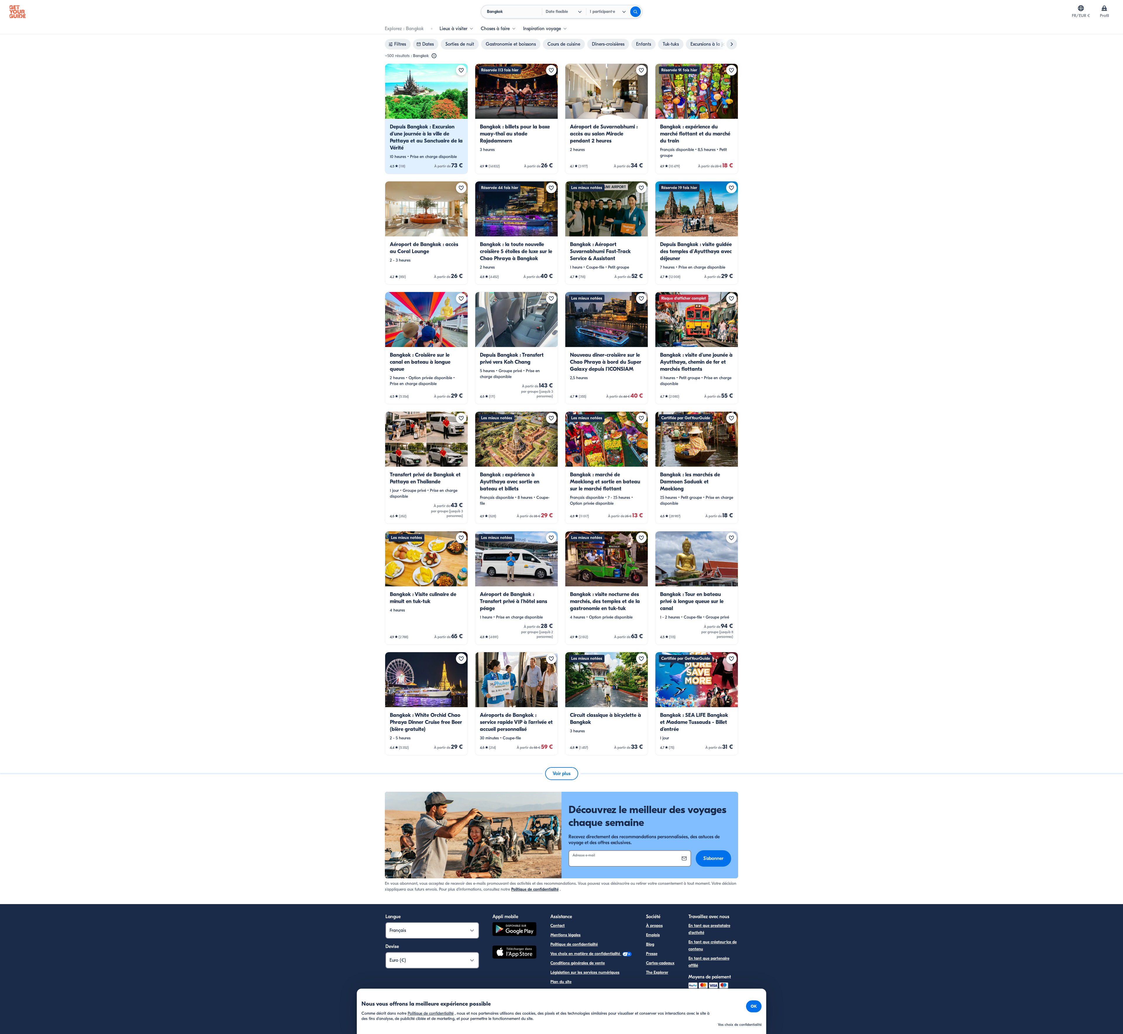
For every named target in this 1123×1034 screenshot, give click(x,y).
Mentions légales (565, 934)
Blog (650, 944)
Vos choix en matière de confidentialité (585, 953)
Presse (651, 953)
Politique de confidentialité (535, 889)
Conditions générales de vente (577, 963)
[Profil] (1104, 8)
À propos (654, 925)
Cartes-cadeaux (660, 963)
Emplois (653, 934)
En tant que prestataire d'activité (709, 929)
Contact (557, 925)
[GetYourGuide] (17, 11)
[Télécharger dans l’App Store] (514, 953)
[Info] (434, 56)
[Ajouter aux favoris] (461, 70)
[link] (426, 118)
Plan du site (560, 981)
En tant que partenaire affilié (708, 962)
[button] (426, 118)
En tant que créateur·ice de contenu (712, 945)
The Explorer (657, 972)
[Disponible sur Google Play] (514, 930)
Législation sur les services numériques (584, 972)
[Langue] (1081, 8)
